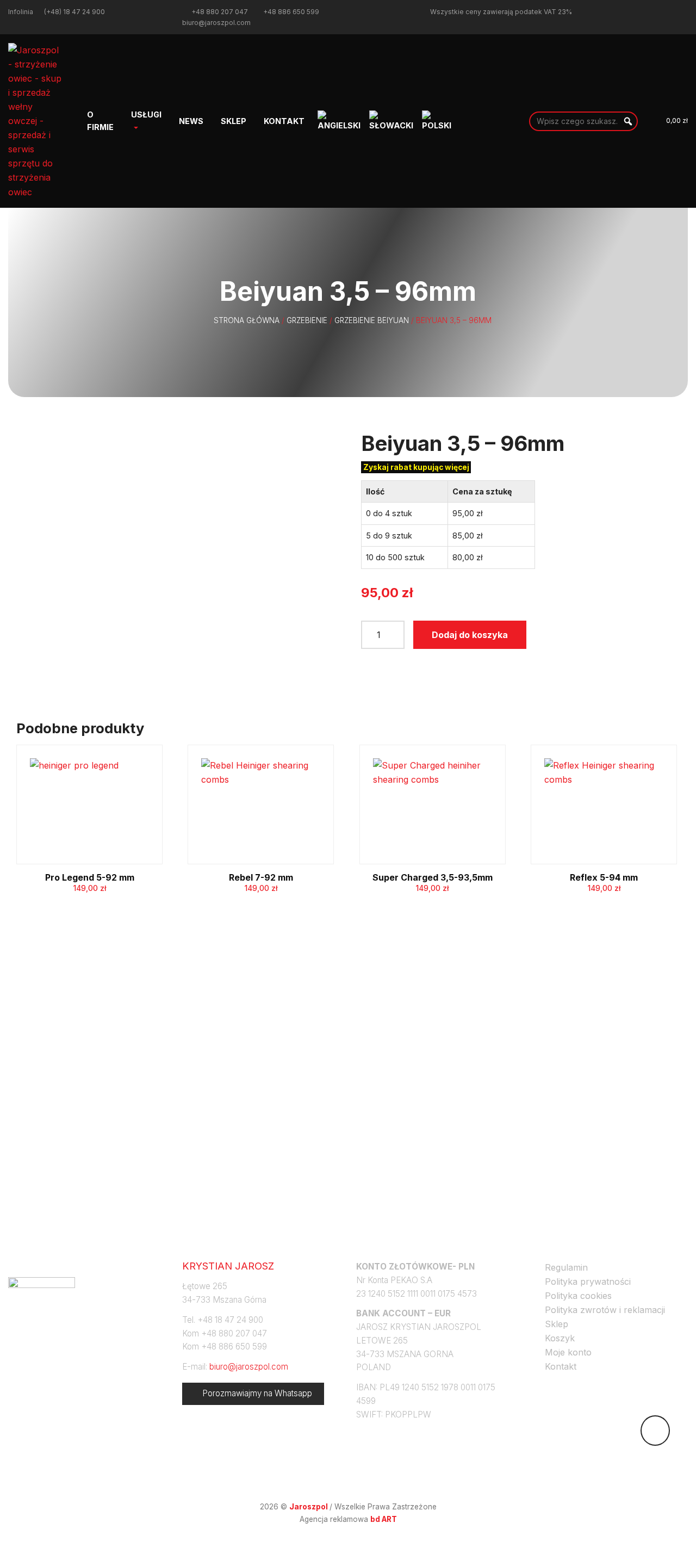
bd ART (383, 1519)
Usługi (146, 114)
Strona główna (246, 320)
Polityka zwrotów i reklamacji (605, 1309)
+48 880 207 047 (219, 12)
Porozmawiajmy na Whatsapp (257, 1393)
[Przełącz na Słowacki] (391, 121)
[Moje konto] (644, 121)
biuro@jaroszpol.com (216, 22)
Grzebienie (307, 320)
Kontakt (284, 121)
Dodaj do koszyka (470, 634)
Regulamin (566, 1267)
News (191, 121)
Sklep (233, 121)
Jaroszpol (309, 1506)
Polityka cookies (578, 1295)
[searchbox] (583, 121)
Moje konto (568, 1352)
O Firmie (100, 121)
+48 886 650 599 (291, 12)
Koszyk (560, 1338)
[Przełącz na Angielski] (339, 121)
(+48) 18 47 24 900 (74, 12)
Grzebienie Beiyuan (371, 320)
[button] (628, 121)
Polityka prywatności (588, 1281)
